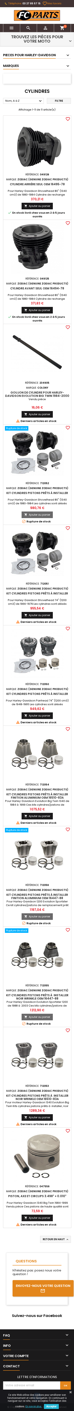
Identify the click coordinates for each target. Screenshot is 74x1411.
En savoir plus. (33, 1406)
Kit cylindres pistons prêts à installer (37, 493)
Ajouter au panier (37, 206)
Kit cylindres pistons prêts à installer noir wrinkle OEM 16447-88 (37, 997)
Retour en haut (56, 1239)
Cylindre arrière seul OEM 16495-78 (37, 184)
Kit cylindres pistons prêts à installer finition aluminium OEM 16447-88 (37, 896)
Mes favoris (52, 3)
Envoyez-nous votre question (43, 1285)
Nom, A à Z (24, 101)
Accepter (51, 1406)
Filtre (59, 101)
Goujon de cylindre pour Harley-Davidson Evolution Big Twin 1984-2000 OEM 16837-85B (37, 395)
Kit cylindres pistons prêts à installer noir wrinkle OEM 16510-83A (37, 1097)
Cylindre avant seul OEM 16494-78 (37, 288)
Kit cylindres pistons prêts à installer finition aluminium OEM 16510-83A (37, 796)
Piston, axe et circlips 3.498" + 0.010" (37, 1196)
